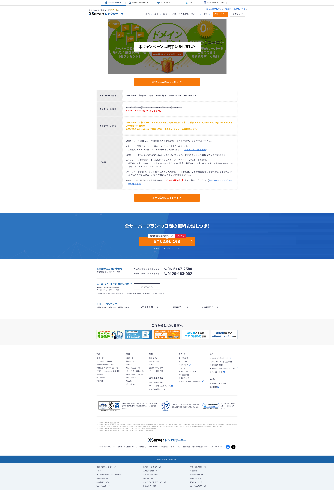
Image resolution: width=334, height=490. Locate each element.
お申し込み (219, 14)
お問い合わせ (147, 286)
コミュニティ (207, 307)
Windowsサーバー (196, 475)
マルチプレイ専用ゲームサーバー (155, 482)
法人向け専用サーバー (151, 471)
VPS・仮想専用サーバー (198, 467)
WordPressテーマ (103, 486)
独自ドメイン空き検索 (195, 150)
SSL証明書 (193, 471)
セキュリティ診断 (149, 486)
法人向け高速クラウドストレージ (109, 475)
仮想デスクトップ (196, 478)
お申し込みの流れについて (168, 248)
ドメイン (100, 471)
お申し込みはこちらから (165, 82)
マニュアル (177, 307)
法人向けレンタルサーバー (153, 467)
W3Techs (113, 423)
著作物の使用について (200, 447)
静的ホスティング (196, 482)
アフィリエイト (217, 447)
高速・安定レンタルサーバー (107, 467)
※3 (223, 9)
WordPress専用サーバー (199, 486)
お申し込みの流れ (180, 14)
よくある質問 (147, 307)
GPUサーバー (148, 478)
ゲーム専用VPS (102, 478)
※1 (118, 10)
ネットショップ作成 (150, 475)
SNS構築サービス (103, 482)
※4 (246, 9)
